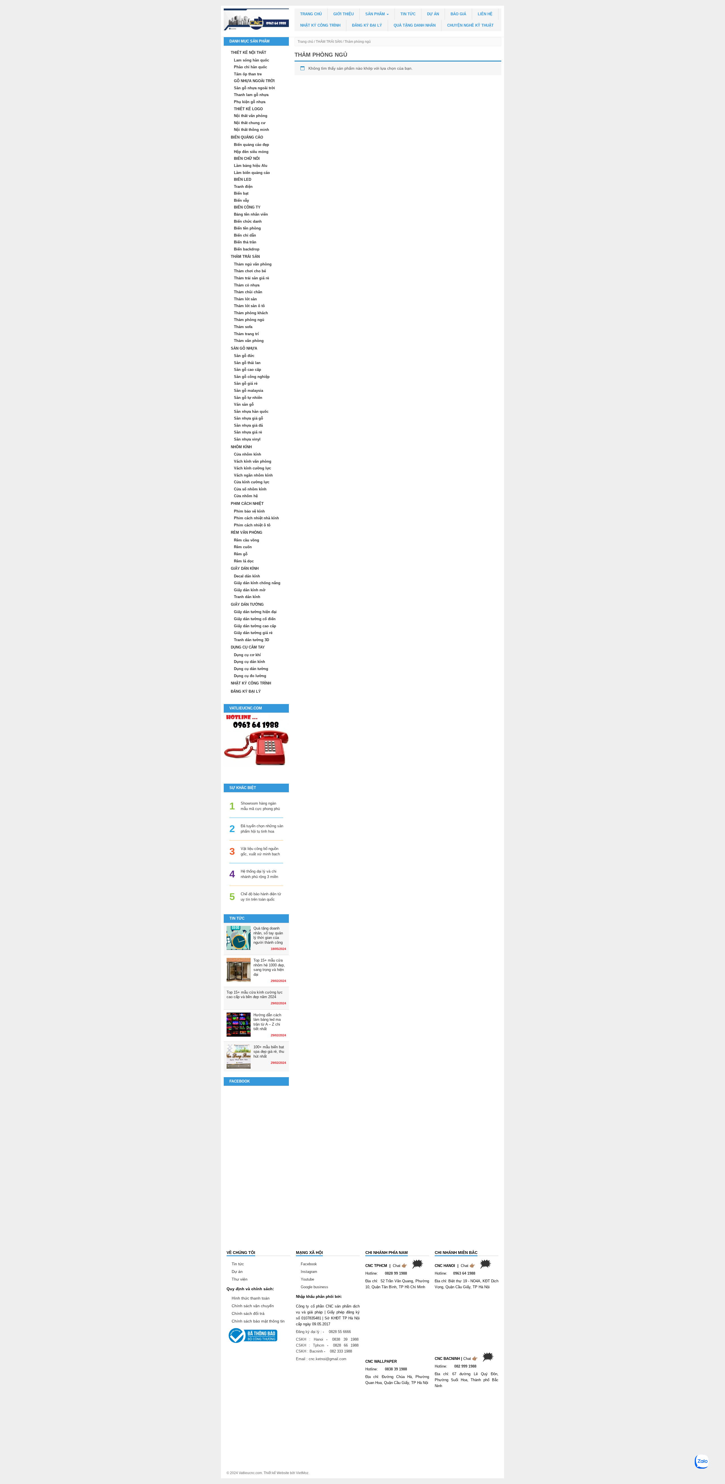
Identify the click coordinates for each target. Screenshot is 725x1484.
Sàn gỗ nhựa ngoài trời (254, 88)
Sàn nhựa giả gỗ (248, 418)
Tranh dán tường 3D (251, 640)
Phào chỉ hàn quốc (250, 67)
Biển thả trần (245, 242)
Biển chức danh (248, 221)
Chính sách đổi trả (248, 1313)
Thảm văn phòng (249, 341)
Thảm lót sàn (245, 299)
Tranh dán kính (247, 597)
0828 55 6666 (340, 1332)
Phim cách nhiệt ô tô (252, 525)
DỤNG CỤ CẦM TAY (248, 647)
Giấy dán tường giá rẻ (253, 633)
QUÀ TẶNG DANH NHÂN (415, 25)
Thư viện (240, 1279)
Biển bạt (241, 193)
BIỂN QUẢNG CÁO (247, 137)
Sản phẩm (375, 14)
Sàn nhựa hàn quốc (251, 411)
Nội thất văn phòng (250, 116)
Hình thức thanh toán (251, 1298)
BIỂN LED (242, 179)
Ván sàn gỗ (244, 404)
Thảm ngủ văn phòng (253, 264)
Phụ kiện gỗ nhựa (249, 102)
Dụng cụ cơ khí (247, 655)
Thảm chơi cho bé (250, 271)
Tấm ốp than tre (248, 74)
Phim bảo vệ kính (249, 511)
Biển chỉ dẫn (245, 235)
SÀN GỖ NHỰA (244, 348)
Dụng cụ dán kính (249, 662)
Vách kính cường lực (252, 468)
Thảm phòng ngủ (249, 320)
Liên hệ (485, 14)
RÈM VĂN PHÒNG (246, 532)
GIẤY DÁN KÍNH (245, 568)
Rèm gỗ (241, 554)
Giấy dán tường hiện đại (255, 612)
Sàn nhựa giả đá (248, 425)
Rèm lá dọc (244, 561)
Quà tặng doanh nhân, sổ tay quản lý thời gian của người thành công (268, 935)
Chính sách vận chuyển (253, 1306)
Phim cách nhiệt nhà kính (256, 518)
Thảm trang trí (246, 334)
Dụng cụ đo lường (250, 676)
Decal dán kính (247, 576)
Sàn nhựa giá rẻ (248, 432)
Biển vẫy (241, 200)
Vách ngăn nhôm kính (253, 475)
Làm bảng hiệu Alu (250, 165)
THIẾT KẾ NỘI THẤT (248, 52)
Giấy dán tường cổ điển (255, 619)
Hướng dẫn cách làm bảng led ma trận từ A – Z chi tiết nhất (267, 1022)
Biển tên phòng (247, 228)
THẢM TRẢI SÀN (329, 42)
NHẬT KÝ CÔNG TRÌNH (320, 25)
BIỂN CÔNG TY (247, 207)
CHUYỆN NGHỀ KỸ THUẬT (470, 25)
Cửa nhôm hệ (246, 496)
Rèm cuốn (243, 547)
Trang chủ (311, 14)
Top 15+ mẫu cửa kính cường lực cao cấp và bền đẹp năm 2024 (255, 994)
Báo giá (458, 14)
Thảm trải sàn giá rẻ (251, 278)
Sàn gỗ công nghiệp (252, 377)
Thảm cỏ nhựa (246, 285)
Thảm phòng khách (251, 313)
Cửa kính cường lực (251, 482)
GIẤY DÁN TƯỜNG (247, 604)
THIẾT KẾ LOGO (248, 109)
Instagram (309, 1272)
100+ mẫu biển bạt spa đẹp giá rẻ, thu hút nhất (268, 1051)
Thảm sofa (243, 327)
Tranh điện (243, 186)
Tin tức (407, 14)
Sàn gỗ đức (244, 356)
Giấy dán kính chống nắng (257, 583)
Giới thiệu (343, 14)
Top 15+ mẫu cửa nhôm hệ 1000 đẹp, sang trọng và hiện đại (269, 967)
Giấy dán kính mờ (249, 590)
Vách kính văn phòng (252, 461)
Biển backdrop (246, 249)
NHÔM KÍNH (241, 447)
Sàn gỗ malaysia (248, 390)
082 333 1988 (341, 1351)
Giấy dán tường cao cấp (255, 626)
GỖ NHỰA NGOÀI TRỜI (254, 81)
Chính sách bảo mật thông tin (258, 1321)
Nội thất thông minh (251, 129)
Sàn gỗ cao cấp (247, 369)
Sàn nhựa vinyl (247, 439)
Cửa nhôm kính (247, 454)
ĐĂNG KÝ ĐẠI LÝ (367, 25)
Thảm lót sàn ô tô (249, 306)
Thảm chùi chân (248, 292)
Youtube (307, 1279)
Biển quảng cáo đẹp (251, 145)
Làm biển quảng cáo (252, 173)
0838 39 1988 (345, 1339)
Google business (314, 1287)
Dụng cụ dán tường (251, 669)
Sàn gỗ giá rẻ (245, 383)
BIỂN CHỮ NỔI (247, 158)
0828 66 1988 (346, 1345)
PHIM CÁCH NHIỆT (247, 503)
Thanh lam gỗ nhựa (251, 95)
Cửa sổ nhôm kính (250, 489)
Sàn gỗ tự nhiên (248, 398)
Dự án (433, 14)
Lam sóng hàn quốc (251, 60)
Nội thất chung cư (249, 123)
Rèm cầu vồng (246, 540)
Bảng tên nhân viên (251, 214)
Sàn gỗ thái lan (247, 363)
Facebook (309, 1264)
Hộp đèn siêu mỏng (251, 152)
